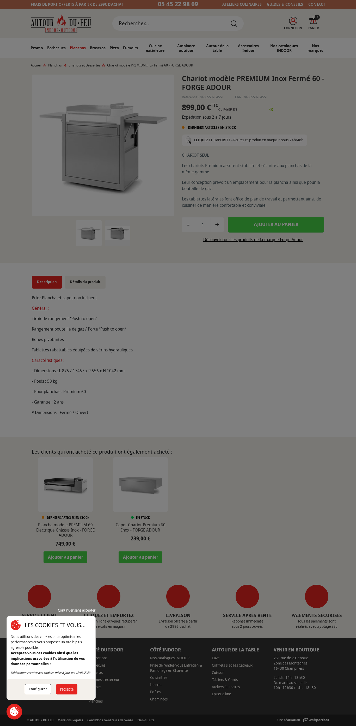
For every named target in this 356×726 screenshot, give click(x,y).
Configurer (38, 689)
